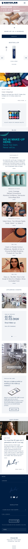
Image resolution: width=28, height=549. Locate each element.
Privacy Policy (10, 539)
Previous (2, 58)
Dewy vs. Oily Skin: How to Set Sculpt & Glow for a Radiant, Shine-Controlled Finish (14, 279)
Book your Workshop (14, 367)
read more (21, 100)
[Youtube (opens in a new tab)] (14, 497)
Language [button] (4, 480)
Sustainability (14, 155)
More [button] (5, 529)
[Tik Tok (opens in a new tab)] (17, 497)
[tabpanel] (14, 16)
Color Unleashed (7, 92)
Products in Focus (14, 188)
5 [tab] (16, 336)
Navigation (25, 3)
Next (26, 58)
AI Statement (14, 158)
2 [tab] (14, 27)
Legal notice (17, 541)
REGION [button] (3, 476)
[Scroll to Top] (14, 547)
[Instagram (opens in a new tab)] (11, 497)
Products (14, 36)
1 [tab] (13, 27)
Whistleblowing (11, 541)
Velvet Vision (6, 89)
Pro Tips (14, 244)
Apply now (14, 409)
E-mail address (6, 514)
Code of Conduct (17, 539)
